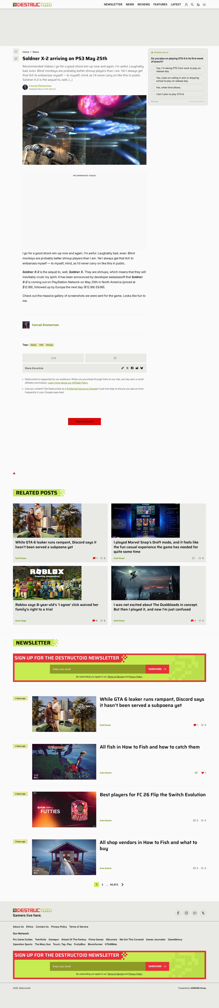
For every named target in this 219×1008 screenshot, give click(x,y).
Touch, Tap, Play (62, 944)
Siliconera (111, 939)
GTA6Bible (111, 944)
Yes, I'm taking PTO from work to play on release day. (178, 70)
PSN (41, 345)
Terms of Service (115, 676)
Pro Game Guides (23, 939)
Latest (176, 4)
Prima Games (96, 939)
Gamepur (54, 939)
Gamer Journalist (156, 939)
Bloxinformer (95, 944)
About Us (18, 926)
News (130, 4)
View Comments (85, 421)
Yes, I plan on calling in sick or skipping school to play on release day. (177, 79)
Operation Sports (22, 944)
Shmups (49, 345)
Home (25, 52)
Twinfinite (40, 939)
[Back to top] (14, 473)
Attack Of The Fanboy (73, 939)
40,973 (114, 884)
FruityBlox (80, 944)
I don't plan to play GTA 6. (170, 94)
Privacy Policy (135, 676)
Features (160, 4)
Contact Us (42, 926)
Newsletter (113, 4)
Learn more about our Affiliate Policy (68, 382)
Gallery (33, 345)
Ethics (29, 926)
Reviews (144, 4)
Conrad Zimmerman (40, 85)
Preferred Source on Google (82, 388)
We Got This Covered (131, 939)
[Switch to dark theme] (198, 4)
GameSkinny (175, 939)
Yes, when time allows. (168, 87)
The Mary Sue (43, 944)
